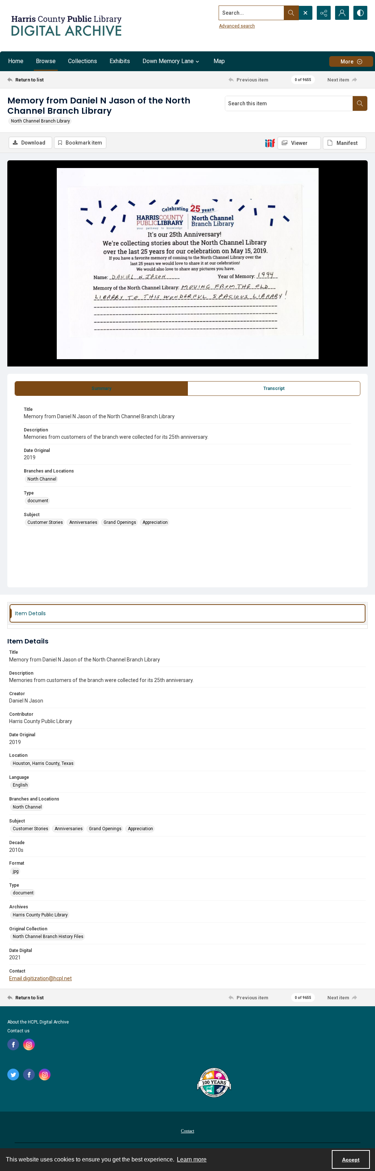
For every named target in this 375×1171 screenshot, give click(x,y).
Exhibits (119, 61)
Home (15, 61)
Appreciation (155, 522)
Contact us (18, 1030)
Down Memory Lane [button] (168, 61)
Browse (46, 61)
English (20, 785)
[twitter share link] (13, 1074)
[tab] (101, 388)
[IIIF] (270, 142)
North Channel (41, 479)
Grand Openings (120, 522)
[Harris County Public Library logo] (214, 1083)
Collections (82, 61)
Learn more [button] (192, 1159)
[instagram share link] (29, 1044)
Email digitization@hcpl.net (40, 978)
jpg (16, 871)
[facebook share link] (13, 1044)
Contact (187, 1131)
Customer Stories (45, 522)
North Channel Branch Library (40, 121)
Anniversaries (83, 522)
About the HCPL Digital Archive (38, 1022)
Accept (351, 1160)
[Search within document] (360, 103)
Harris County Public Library (40, 915)
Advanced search (237, 26)
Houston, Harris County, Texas (43, 763)
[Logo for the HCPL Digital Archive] (66, 25)
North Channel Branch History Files (48, 936)
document (37, 500)
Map (219, 61)
